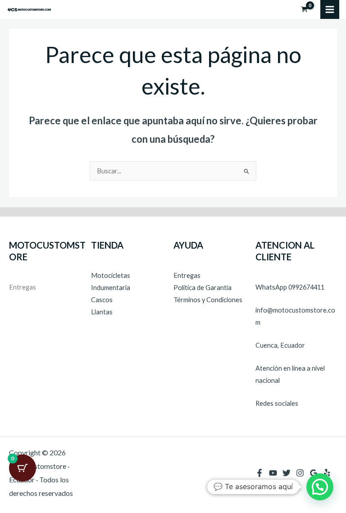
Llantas (102, 312)
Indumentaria (110, 287)
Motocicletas (110, 275)
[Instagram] (300, 473)
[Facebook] (259, 473)
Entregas (22, 287)
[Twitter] (286, 473)
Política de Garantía (202, 287)
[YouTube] (273, 473)
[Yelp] (327, 473)
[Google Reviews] (314, 473)
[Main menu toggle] (329, 9)
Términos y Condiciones (207, 300)
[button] (319, 486)
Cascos (102, 300)
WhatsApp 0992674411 (289, 287)
